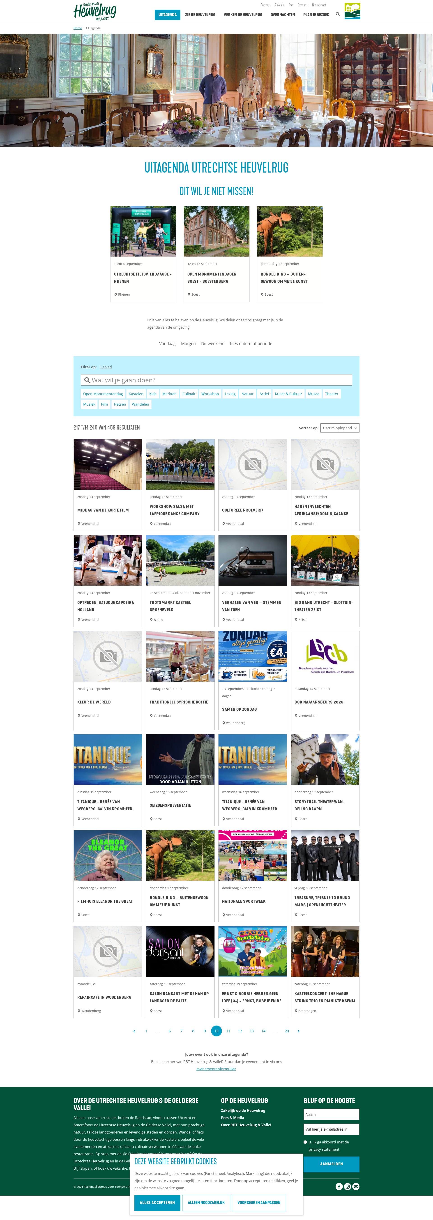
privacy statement (324, 1149)
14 (263, 1032)
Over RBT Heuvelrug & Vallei (246, 1125)
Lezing (230, 393)
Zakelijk (279, 5)
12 (240, 1032)
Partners (266, 5)
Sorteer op (309, 427)
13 (252, 1032)
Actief (264, 393)
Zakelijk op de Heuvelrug (243, 1110)
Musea (313, 393)
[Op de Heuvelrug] (352, 11)
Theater (332, 393)
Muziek (89, 404)
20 (287, 1032)
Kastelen (136, 393)
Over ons (303, 5)
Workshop (210, 393)
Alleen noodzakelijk (206, 1203)
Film (104, 404)
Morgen (188, 343)
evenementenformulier (216, 1068)
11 (228, 1032)
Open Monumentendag (103, 393)
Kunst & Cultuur (288, 393)
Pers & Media (232, 1118)
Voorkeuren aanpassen (258, 1203)
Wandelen (140, 404)
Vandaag (167, 343)
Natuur (248, 393)
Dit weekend (213, 343)
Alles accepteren (157, 1203)
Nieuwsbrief (319, 5)
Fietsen (120, 404)
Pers (290, 5)
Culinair (189, 393)
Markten (169, 393)
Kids (153, 393)
